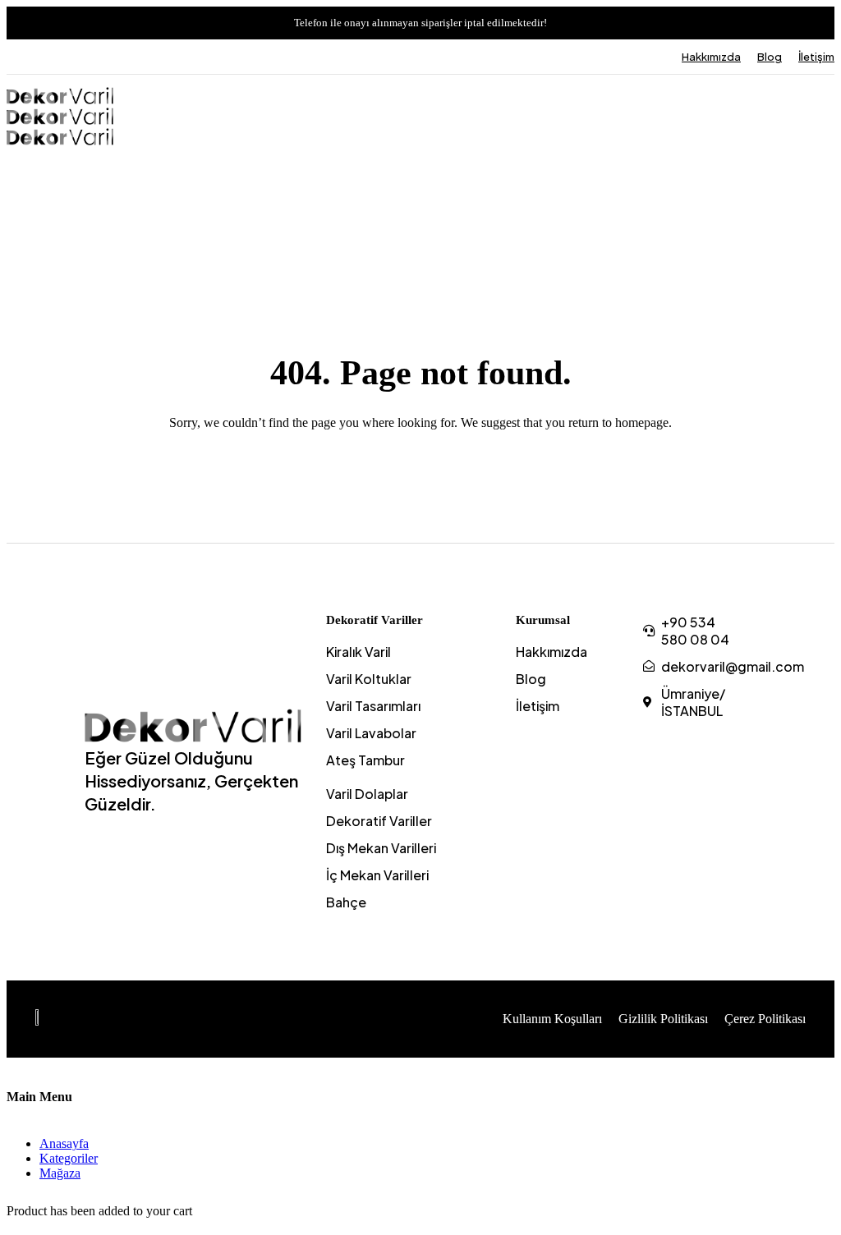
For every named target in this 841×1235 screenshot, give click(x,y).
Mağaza (59, 1173)
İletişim (816, 56)
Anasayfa (64, 1143)
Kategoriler (68, 1158)
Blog (769, 56)
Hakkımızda (711, 56)
